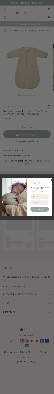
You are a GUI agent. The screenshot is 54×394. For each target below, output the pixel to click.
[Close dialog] (50, 180)
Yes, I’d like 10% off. (39, 209)
